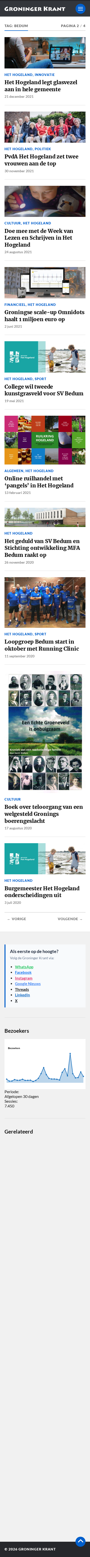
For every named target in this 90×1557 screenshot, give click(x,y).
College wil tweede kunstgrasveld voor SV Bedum (44, 390)
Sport (40, 379)
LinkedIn (22, 995)
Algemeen (14, 471)
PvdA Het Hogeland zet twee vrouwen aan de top (41, 160)
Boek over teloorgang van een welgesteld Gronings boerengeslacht (43, 814)
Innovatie (45, 75)
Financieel (15, 305)
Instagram (23, 978)
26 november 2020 (19, 562)
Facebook (23, 972)
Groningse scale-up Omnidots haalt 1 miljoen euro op (44, 316)
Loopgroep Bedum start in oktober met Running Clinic (41, 645)
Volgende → (70, 919)
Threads (22, 989)
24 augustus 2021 (18, 252)
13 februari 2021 (17, 492)
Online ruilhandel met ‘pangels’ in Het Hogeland (39, 482)
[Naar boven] (81, 1542)
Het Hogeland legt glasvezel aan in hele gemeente (40, 86)
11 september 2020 (19, 656)
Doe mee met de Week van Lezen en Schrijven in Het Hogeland (38, 238)
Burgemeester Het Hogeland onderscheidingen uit (42, 892)
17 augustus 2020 (18, 828)
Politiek (43, 149)
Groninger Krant (37, 1549)
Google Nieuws (28, 983)
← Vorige (16, 919)
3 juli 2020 (12, 902)
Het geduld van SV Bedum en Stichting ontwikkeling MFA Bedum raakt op (42, 548)
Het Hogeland (18, 75)
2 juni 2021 (13, 326)
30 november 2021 (19, 171)
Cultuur (12, 223)
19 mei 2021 (14, 401)
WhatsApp (24, 967)
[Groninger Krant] (34, 9)
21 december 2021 (19, 96)
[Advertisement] (45, 1334)
